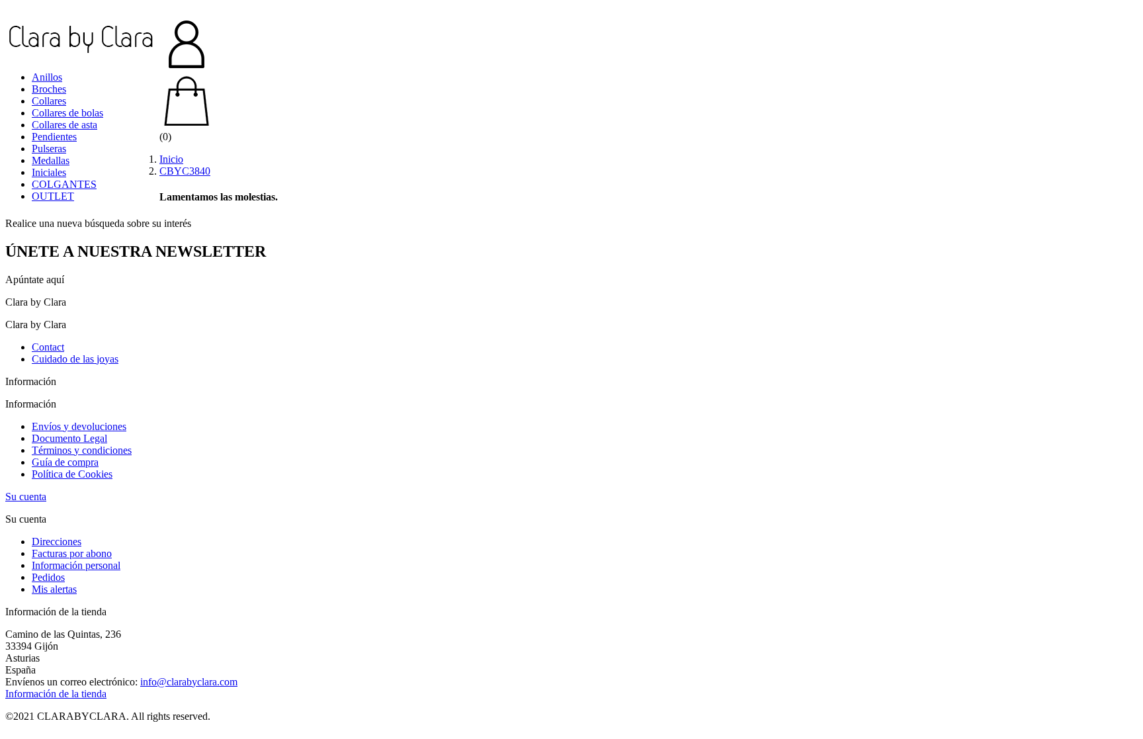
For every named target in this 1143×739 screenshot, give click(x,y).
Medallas (50, 160)
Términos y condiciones (82, 450)
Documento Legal (69, 438)
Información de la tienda (55, 693)
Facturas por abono (72, 553)
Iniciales (49, 172)
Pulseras (49, 148)
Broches (49, 89)
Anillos (47, 77)
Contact (48, 347)
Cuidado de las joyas (75, 359)
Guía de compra (65, 462)
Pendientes (54, 136)
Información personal (76, 565)
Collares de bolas (67, 112)
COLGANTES (64, 184)
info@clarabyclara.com (188, 681)
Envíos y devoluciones (79, 426)
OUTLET (53, 196)
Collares (49, 101)
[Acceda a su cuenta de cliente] (571, 45)
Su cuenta (25, 496)
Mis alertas (54, 589)
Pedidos (48, 577)
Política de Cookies (72, 474)
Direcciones (56, 541)
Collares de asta (64, 124)
